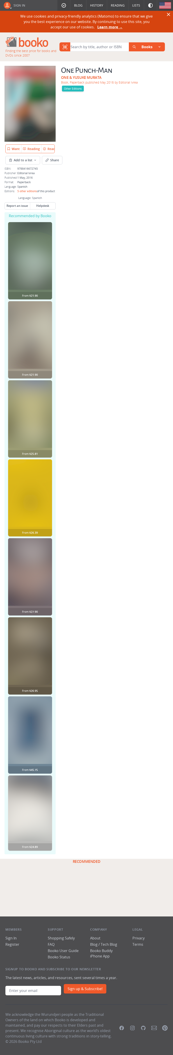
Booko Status (59, 957)
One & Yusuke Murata (81, 77)
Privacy (138, 938)
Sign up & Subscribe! (85, 988)
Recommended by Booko (30, 215)
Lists (136, 5)
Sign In (19, 5)
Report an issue (17, 206)
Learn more (110, 27)
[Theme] (150, 5)
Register (12, 944)
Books (147, 46)
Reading (118, 5)
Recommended (86, 861)
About (95, 938)
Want (16, 149)
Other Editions (73, 88)
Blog (78, 5)
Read (51, 149)
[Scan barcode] (64, 46)
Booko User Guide (63, 950)
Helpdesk (42, 206)
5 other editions (27, 191)
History (96, 5)
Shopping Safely (61, 938)
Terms (137, 944)
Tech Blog (109, 944)
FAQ (51, 944)
